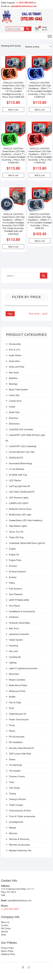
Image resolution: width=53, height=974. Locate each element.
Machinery (14, 673)
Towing (12, 793)
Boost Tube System (18, 389)
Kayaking (13, 645)
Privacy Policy (7, 947)
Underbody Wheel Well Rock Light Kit (27, 543)
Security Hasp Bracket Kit (21, 747)
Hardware (13, 616)
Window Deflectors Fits (20, 850)
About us (5, 922)
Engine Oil (14, 554)
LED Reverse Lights (18, 497)
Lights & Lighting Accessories (23, 668)
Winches (13, 833)
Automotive (14, 361)
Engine (12, 548)
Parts (11, 708)
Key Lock (13, 651)
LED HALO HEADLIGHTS (21, 491)
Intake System (16, 639)
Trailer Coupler (16, 804)
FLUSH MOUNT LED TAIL (22, 451)
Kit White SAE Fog (18, 474)
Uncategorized (16, 821)
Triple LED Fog (16, 537)
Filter (10, 313)
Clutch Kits (14, 395)
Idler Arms (14, 628)
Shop (3, 934)
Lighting (12, 662)
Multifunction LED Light (20, 514)
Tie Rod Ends (15, 764)
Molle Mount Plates (18, 685)
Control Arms (15, 400)
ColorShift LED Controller (21, 429)
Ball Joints (14, 372)
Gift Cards (5, 928)
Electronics (14, 423)
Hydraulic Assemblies (19, 622)
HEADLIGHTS (16, 457)
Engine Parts (15, 560)
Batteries (13, 378)
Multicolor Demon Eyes (20, 508)
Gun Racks (14, 605)
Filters (12, 582)
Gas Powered (15, 594)
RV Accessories (17, 736)
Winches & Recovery (19, 838)
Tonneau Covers (17, 776)
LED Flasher (15, 480)
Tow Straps (14, 787)
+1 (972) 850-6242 (25, 2)
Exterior (12, 577)
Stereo (12, 759)
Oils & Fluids (15, 702)
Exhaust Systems (17, 571)
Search (27, 29)
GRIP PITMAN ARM (19, 599)
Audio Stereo (15, 355)
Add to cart (13, 109)
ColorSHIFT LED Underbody (23, 446)
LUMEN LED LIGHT (19, 503)
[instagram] (28, 967)
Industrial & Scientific (19, 634)
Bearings (13, 383)
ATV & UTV (14, 349)
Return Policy (7, 950)
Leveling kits (15, 656)
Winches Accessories (19, 844)
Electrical (13, 417)
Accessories (15, 343)
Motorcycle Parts (17, 691)
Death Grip (14, 412)
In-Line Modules (16, 468)
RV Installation (16, 742)
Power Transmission (19, 719)
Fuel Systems (15, 588)
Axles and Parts (16, 366)
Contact (4, 925)
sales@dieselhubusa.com (24, 6)
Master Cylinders (17, 679)
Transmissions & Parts (20, 810)
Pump (12, 725)
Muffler (12, 696)
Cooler (12, 406)
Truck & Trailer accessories (22, 816)
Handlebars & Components (22, 611)
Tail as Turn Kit (16, 531)
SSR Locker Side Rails (20, 753)
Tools (11, 782)
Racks (12, 730)
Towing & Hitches (17, 799)
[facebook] (23, 967)
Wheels (12, 827)
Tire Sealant (14, 770)
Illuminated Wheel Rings (20, 463)
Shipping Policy (8, 954)
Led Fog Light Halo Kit (19, 486)
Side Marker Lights (18, 525)
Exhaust (13, 565)
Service (4, 931)
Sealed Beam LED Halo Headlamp (25, 520)
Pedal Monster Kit (17, 713)
